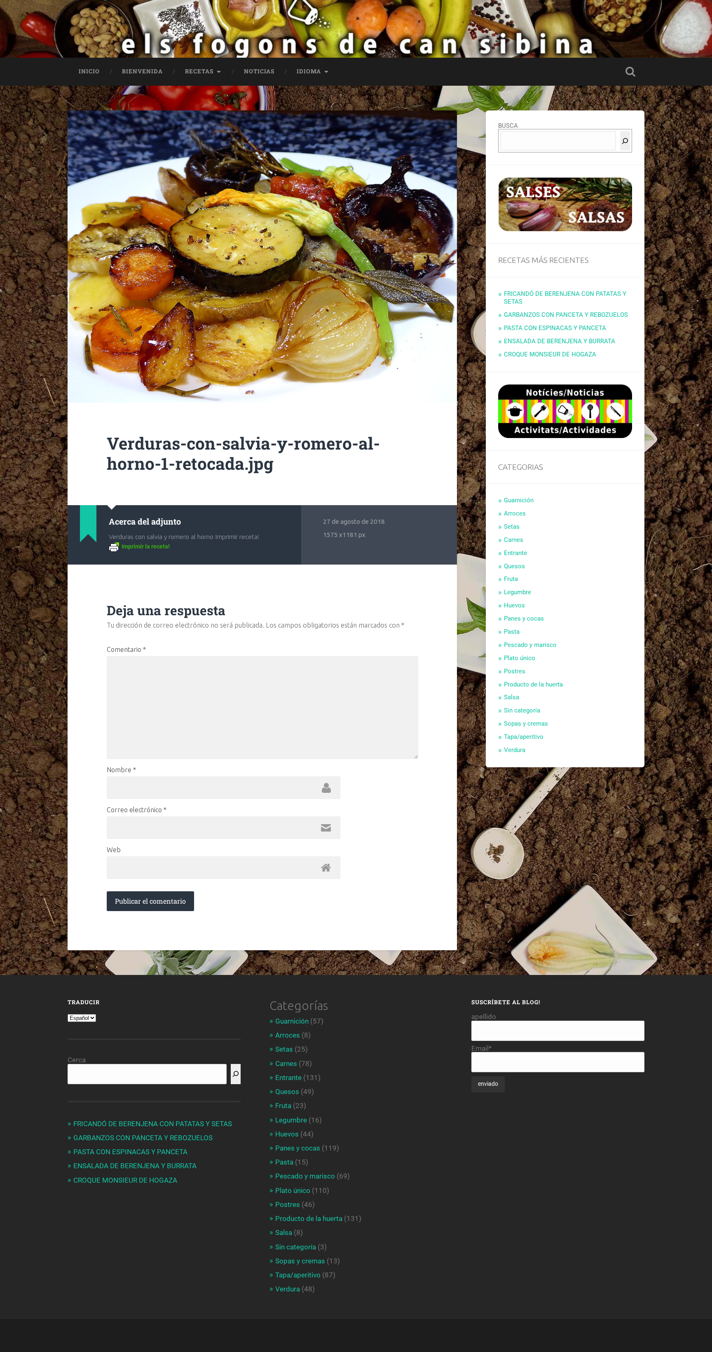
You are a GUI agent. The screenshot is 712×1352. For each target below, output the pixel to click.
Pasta (512, 631)
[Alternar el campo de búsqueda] (630, 72)
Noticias (259, 71)
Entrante (515, 553)
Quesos (514, 566)
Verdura (514, 750)
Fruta (511, 579)
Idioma (309, 71)
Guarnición (519, 500)
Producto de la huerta (533, 684)
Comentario (126, 649)
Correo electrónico (136, 809)
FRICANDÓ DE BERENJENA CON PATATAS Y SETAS (152, 1124)
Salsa (511, 697)
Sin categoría (522, 710)
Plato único (519, 658)
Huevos (514, 605)
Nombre (121, 769)
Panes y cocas (524, 618)
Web (114, 849)
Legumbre (517, 592)
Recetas (199, 71)
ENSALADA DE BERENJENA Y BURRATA (559, 341)
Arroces (515, 513)
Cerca (77, 1060)
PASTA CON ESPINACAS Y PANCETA (555, 328)
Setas (512, 526)
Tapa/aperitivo (523, 736)
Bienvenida (142, 71)
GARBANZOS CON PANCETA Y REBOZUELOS (566, 315)
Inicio (89, 71)
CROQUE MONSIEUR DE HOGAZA (550, 354)
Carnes (513, 540)
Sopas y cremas (526, 723)
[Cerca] (625, 140)
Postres (514, 671)
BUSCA (508, 125)
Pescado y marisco (530, 645)
